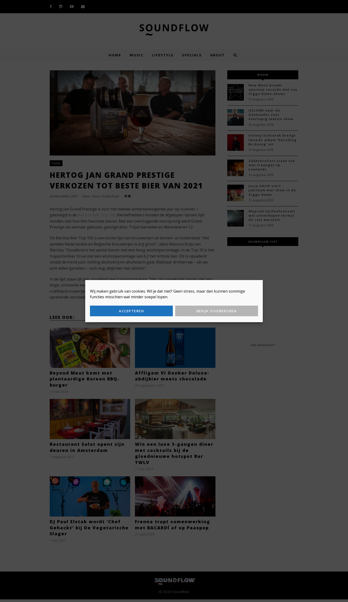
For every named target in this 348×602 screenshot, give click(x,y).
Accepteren (131, 310)
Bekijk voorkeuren (216, 310)
